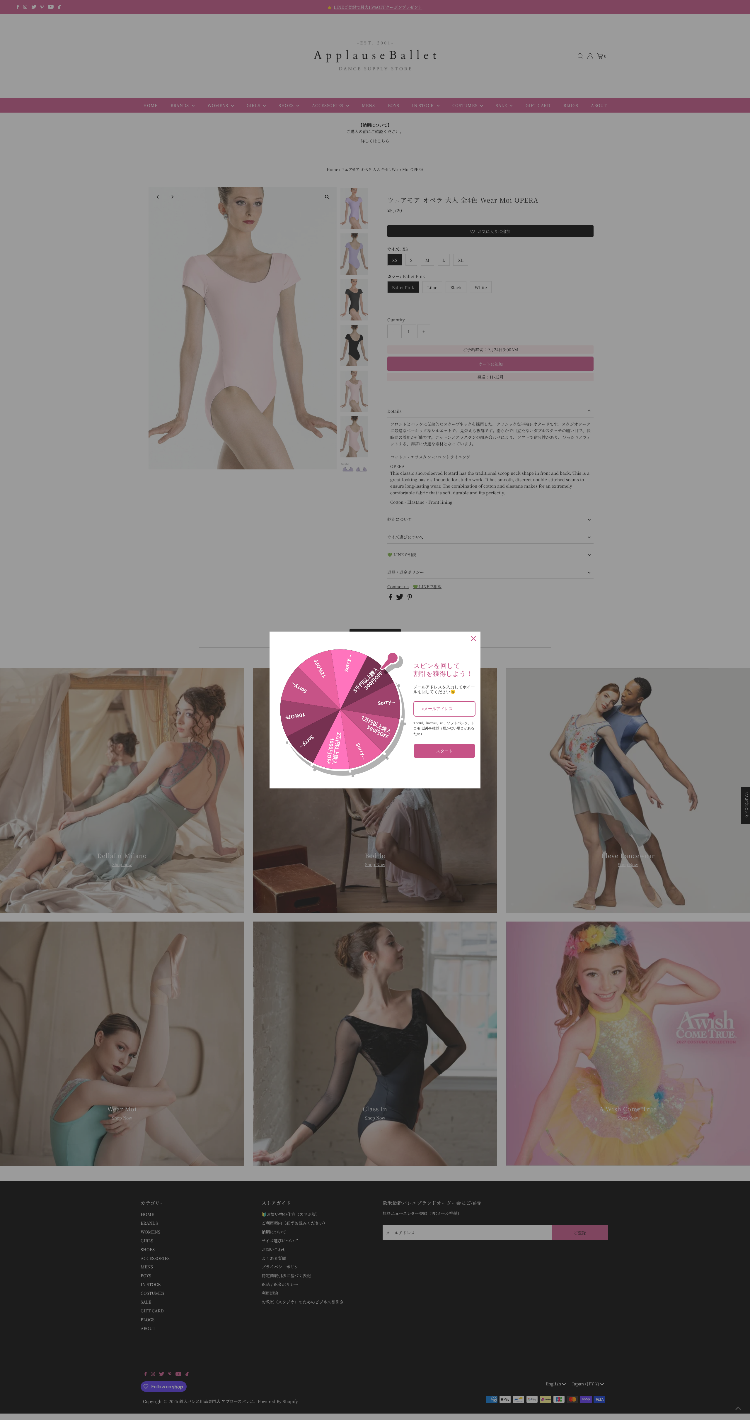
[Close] (473, 639)
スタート (444, 751)
